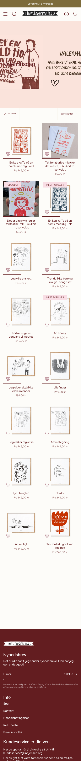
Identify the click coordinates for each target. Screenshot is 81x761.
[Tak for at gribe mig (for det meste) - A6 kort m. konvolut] (60, 141)
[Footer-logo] (18, 644)
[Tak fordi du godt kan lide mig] (60, 522)
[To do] (60, 471)
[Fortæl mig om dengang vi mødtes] (21, 311)
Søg (6, 703)
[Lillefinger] (60, 365)
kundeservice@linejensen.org (22, 753)
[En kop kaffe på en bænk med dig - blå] (60, 199)
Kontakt (8, 711)
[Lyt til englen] (21, 471)
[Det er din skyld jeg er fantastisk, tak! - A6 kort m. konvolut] (21, 199)
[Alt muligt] (21, 522)
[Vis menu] (5, 14)
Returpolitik (10, 725)
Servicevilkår (27, 687)
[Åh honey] (60, 311)
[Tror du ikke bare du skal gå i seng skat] (60, 257)
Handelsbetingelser (16, 718)
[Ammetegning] (60, 420)
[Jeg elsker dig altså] (21, 420)
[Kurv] (75, 14)
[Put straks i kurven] (8, 154)
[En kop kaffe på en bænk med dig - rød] (21, 141)
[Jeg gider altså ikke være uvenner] (21, 365)
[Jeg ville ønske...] (21, 257)
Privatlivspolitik (12, 732)
